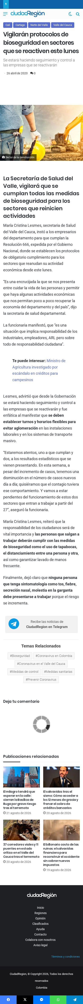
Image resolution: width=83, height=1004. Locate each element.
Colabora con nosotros (40, 939)
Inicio (40, 907)
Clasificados (40, 923)
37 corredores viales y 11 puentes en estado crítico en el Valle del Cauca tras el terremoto (21, 850)
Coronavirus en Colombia (54, 656)
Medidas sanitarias (59, 672)
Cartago (20, 25)
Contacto (40, 934)
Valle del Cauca (62, 25)
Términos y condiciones (65, 956)
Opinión (40, 918)
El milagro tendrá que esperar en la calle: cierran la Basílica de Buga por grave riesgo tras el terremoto (19, 799)
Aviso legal (40, 945)
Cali (8, 25)
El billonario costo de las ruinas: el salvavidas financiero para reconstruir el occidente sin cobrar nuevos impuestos (61, 854)
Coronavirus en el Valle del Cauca (42, 664)
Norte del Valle (39, 25)
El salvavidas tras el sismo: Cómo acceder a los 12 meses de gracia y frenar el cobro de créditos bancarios (60, 799)
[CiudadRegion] (28, 14)
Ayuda (40, 929)
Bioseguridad (21, 656)
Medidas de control (25, 672)
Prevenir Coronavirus (42, 680)
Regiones (40, 913)
